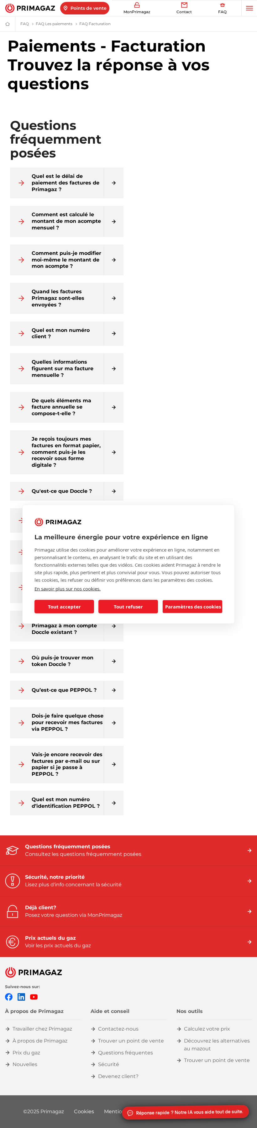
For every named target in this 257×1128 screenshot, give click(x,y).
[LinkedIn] (21, 996)
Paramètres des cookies (193, 606)
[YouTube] (34, 996)
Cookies (84, 1111)
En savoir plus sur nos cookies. (67, 588)
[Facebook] (9, 996)
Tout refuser (128, 606)
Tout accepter (64, 606)
